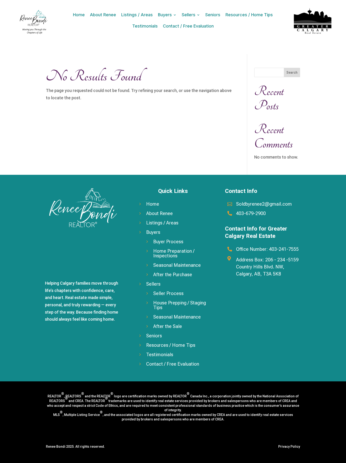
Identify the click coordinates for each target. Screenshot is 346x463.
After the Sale (167, 326)
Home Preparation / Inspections (173, 253)
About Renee (103, 14)
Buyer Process (168, 241)
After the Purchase (172, 274)
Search (292, 72)
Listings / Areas (137, 14)
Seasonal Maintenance (177, 265)
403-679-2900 (251, 213)
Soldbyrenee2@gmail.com (264, 204)
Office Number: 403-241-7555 (267, 249)
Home (79, 14)
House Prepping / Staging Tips (179, 305)
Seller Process (168, 293)
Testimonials (145, 26)
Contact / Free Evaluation (188, 26)
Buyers (165, 14)
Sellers (188, 14)
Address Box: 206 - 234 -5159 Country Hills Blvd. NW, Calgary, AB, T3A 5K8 (267, 267)
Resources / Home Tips (249, 14)
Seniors (212, 14)
